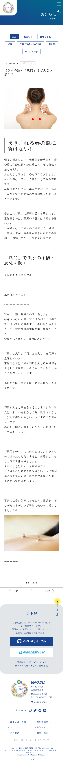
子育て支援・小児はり (30, 44)
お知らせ (28, 36)
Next (47, 591)
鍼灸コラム (45, 36)
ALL (14, 36)
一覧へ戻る (31, 590)
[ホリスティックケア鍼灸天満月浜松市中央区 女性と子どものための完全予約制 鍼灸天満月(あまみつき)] (8, 8)
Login (32, 759)
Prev (16, 591)
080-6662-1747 (44, 697)
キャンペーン (31, 51)
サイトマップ (43, 740)
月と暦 (52, 44)
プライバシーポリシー (24, 740)
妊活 (10, 44)
